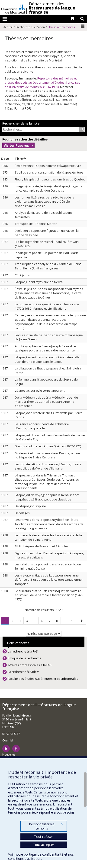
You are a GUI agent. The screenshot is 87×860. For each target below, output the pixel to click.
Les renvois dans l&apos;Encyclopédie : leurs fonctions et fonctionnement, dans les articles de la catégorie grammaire (49, 524)
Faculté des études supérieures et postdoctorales (43, 679)
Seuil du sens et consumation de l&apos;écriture (49, 172)
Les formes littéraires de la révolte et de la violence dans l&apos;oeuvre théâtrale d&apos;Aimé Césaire (44, 201)
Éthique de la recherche (24, 658)
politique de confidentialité (43, 854)
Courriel (7, 740)
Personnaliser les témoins (46, 826)
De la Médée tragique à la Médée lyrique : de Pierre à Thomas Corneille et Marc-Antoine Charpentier (46, 401)
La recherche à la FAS (23, 651)
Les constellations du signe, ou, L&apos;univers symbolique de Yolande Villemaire (48, 466)
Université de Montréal (13, 7)
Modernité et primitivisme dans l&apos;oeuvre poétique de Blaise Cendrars (47, 455)
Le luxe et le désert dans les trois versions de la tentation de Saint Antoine (48, 537)
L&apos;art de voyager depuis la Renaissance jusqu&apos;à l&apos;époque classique (47, 497)
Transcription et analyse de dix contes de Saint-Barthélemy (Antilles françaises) (48, 266)
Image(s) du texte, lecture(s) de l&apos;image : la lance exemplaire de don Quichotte (48, 188)
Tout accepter (43, 844)
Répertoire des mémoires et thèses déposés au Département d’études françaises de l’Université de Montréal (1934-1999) (42, 82)
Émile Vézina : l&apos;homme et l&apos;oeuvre (48, 166)
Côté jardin (22, 275)
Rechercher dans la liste (20, 123)
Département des (52, 8)
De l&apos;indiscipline (30, 506)
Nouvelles (8, 754)
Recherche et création (30, 27)
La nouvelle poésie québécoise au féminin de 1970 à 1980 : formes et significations (47, 306)
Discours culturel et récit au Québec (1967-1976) (48, 446)
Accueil (8, 27)
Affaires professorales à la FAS (30, 665)
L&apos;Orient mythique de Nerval (39, 282)
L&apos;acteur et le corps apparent (39, 390)
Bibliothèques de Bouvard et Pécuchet (42, 546)
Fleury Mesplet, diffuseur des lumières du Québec (50, 179)
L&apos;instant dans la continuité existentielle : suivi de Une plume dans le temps (48, 359)
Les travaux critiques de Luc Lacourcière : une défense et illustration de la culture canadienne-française (49, 579)
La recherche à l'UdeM (23, 672)
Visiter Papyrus (16, 145)
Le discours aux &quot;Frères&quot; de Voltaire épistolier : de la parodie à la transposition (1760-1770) (49, 595)
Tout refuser (43, 836)
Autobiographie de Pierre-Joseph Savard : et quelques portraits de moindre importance (46, 348)
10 (74, 621)
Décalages (22, 513)
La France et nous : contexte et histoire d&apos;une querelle (42, 426)
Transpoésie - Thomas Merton (36, 224)
